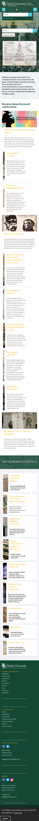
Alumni (4, 712)
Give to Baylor (6, 683)
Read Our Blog (6, 750)
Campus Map (5, 678)
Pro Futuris (5, 690)
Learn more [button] (18, 813)
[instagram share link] (12, 779)
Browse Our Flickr (7, 755)
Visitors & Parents (7, 726)
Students (4, 723)
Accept (5, 818)
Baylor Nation (5, 714)
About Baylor (5, 674)
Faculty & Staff (6, 716)
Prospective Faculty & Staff (9, 719)
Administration (6, 676)
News (3, 688)
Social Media (5, 693)
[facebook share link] (3, 746)
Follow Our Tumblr (7, 752)
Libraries (4, 685)
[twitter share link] (7, 746)
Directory (4, 681)
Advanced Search (8, 35)
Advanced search (7, 18)
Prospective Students (7, 721)
